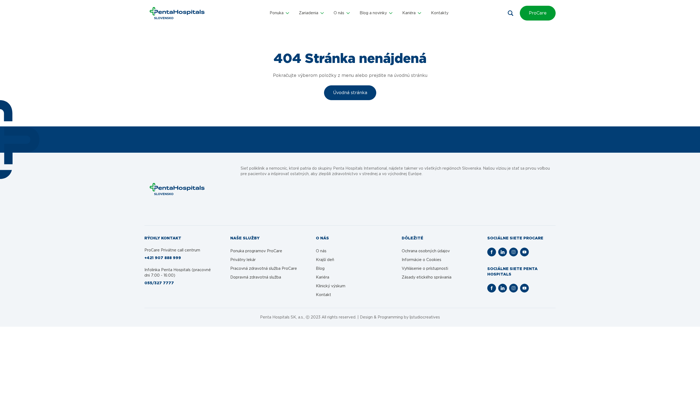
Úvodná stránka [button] (350, 93)
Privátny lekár (243, 260)
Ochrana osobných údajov (426, 251)
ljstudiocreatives (425, 317)
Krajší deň (325, 260)
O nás (321, 251)
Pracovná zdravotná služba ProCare (263, 269)
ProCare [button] (538, 13)
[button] (279, 13)
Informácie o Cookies (421, 260)
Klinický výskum (330, 286)
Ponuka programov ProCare (256, 251)
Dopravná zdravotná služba (255, 277)
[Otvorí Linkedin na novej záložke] (502, 252)
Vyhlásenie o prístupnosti (425, 269)
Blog (320, 269)
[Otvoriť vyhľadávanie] (510, 13)
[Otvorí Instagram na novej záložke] (513, 252)
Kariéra (322, 277)
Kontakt (323, 295)
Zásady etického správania (426, 277)
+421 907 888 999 (162, 258)
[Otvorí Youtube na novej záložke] (524, 252)
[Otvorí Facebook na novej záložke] (491, 252)
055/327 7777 (159, 283)
